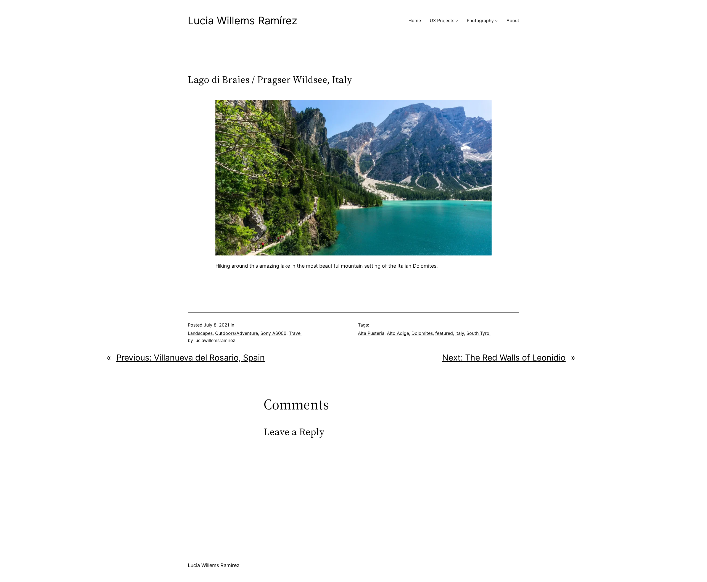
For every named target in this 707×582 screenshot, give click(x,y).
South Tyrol (478, 333)
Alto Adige (398, 333)
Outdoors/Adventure (236, 333)
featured (444, 333)
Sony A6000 (273, 333)
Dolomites (422, 333)
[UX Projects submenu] (456, 20)
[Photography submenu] (496, 20)
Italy (459, 333)
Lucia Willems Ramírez (242, 20)
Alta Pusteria (371, 333)
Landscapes (200, 333)
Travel (295, 333)
